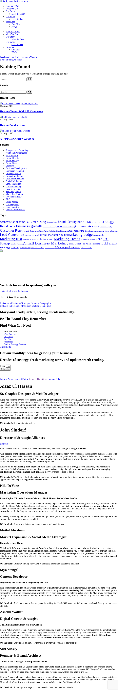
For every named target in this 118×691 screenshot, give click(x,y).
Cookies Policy (54, 379)
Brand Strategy (12, 160)
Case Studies (17, 19)
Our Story (10, 11)
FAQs (14, 27)
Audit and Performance (16, 153)
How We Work (13, 6)
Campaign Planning (15, 171)
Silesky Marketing (17, 244)
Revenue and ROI (14, 196)
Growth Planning (13, 186)
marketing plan (99, 235)
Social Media (12, 202)
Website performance (67, 247)
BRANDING (84, 222)
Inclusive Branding (111, 231)
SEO (8, 199)
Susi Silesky (15, 248)
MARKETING (41, 235)
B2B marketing (36, 222)
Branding (10, 166)
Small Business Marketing (46, 243)
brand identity (67, 222)
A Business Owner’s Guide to (17, 138)
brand (55, 222)
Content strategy (87, 226)
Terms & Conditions (38, 379)
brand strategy (103, 221)
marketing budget (80, 234)
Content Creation (13, 173)
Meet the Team (18, 14)
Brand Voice (11, 163)
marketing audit (57, 234)
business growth (29, 226)
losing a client (29, 235)
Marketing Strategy (14, 194)
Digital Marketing (14, 181)
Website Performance (15, 209)
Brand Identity (12, 158)
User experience (25, 248)
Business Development (16, 168)
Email (3, 366)
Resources (10, 21)
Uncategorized (12, 204)
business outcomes (49, 227)
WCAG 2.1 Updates (37, 248)
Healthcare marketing (94, 231)
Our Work (10, 16)
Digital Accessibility (36, 231)
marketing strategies (29, 239)
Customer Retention (15, 178)
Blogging (50, 222)
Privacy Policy (6, 379)
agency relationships (12, 222)
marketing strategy (45, 239)
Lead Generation (13, 189)
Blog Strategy (12, 155)
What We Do (12, 8)
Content (59, 227)
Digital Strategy (61, 231)
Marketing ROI (11, 239)
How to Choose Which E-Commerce (21, 111)
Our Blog (16, 24)
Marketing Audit (13, 191)
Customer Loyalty (106, 227)
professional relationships (89, 239)
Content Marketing (14, 176)
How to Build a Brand (13, 125)
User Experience (13, 207)
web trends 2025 (86, 248)
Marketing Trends (67, 239)
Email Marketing (13, 184)
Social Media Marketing (90, 244)
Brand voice (8, 226)
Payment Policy (21, 379)
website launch (50, 248)
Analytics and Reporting (17, 150)
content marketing (68, 227)
